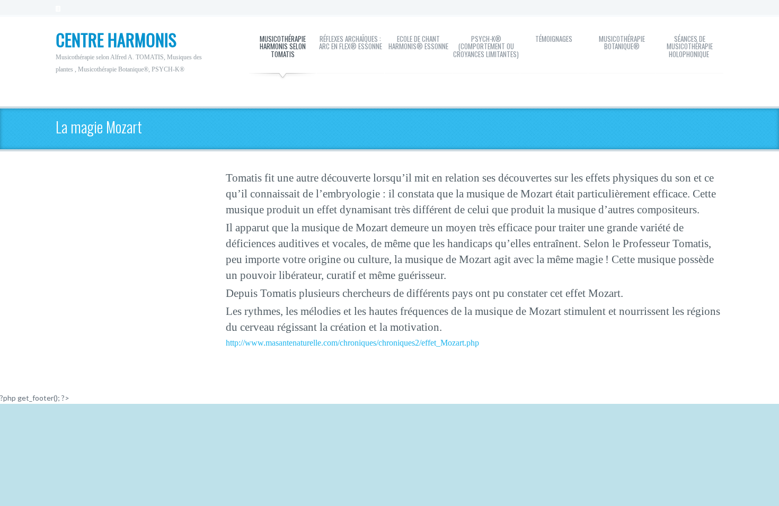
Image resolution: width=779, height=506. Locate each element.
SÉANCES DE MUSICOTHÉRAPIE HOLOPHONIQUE (690, 46)
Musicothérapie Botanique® (622, 42)
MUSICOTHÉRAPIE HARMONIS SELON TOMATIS (283, 46)
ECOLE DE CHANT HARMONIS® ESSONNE (418, 42)
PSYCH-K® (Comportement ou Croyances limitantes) (486, 46)
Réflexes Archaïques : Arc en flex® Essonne (350, 42)
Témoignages (553, 38)
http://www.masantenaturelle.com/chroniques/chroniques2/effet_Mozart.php (352, 342)
